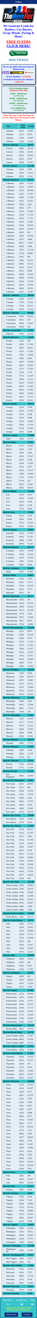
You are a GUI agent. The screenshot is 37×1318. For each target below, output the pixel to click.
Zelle (15, 67)
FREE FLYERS (18, 42)
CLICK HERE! (19, 46)
